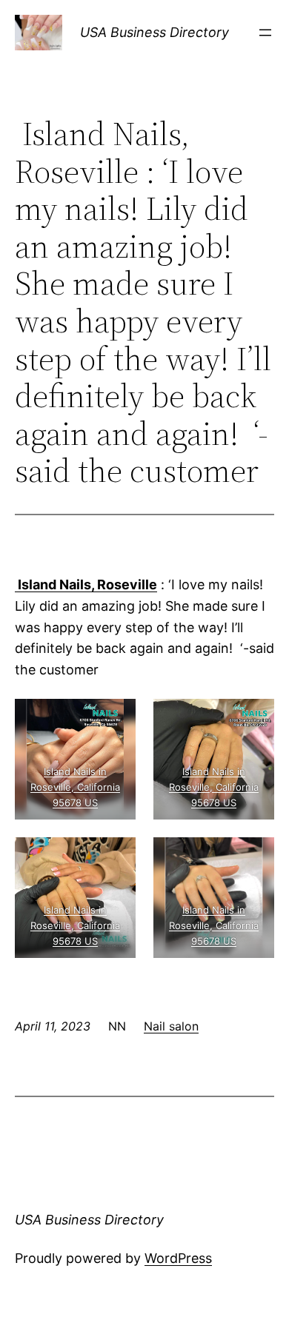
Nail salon (171, 1026)
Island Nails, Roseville (86, 584)
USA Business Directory (154, 32)
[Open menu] (265, 32)
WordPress (178, 1258)
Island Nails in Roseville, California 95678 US (75, 786)
